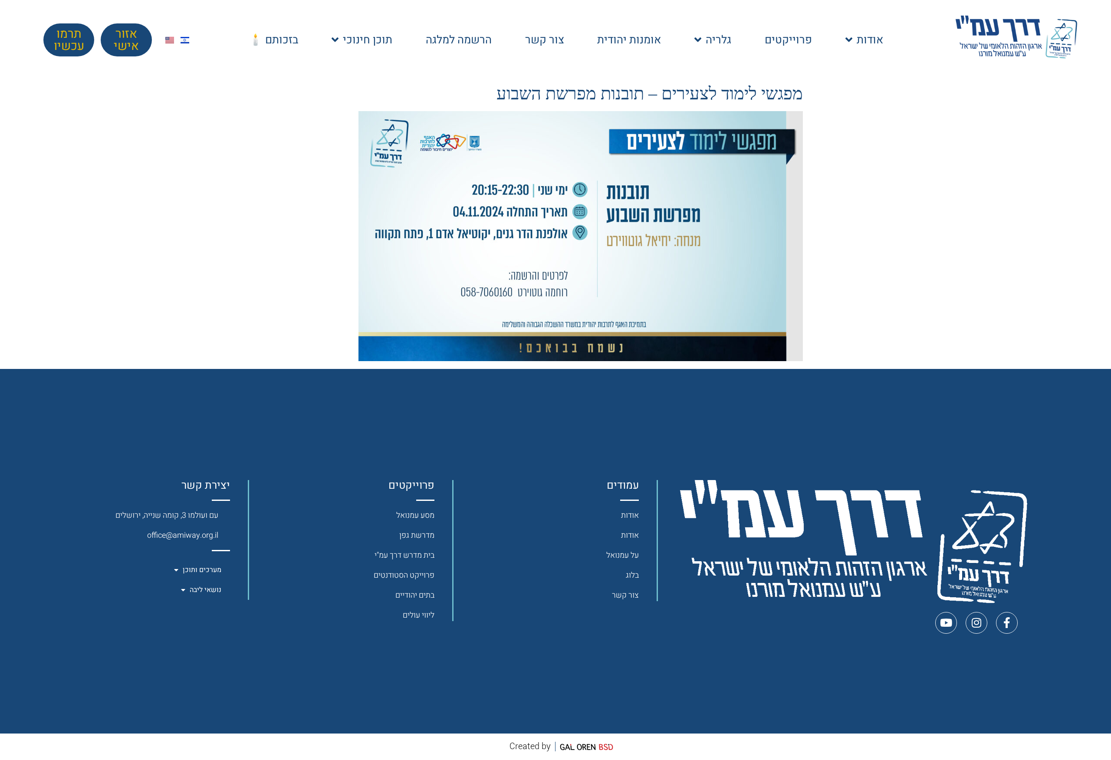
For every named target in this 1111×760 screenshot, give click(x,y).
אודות (870, 40)
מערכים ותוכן (202, 570)
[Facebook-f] (1007, 623)
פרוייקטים (788, 40)
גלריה (718, 40)
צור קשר (544, 40)
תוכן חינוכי (367, 40)
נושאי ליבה (205, 590)
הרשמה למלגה (459, 40)
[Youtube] (946, 623)
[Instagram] (976, 623)
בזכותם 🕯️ (273, 40)
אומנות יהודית (629, 40)
